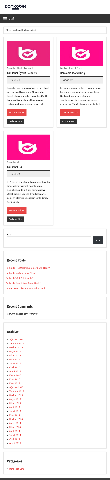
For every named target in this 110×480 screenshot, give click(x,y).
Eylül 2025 (14, 383)
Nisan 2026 (15, 355)
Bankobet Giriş (15, 121)
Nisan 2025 (15, 403)
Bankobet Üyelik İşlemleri (22, 73)
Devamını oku (16, 112)
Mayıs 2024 (15, 423)
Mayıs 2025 (15, 399)
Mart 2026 (14, 359)
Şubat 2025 (15, 411)
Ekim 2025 (14, 379)
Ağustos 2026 (16, 339)
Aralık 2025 (15, 371)
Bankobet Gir (14, 167)
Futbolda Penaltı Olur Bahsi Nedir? (23, 283)
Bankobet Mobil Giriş (72, 73)
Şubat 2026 (15, 363)
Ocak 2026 (14, 367)
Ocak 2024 (14, 439)
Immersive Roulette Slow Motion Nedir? (26, 288)
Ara (9, 234)
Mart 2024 (14, 431)
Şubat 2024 (15, 435)
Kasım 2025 (15, 375)
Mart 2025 (14, 407)
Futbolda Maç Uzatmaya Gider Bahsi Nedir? (28, 267)
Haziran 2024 (16, 419)
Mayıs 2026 (15, 351)
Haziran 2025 (16, 395)
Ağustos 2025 (16, 387)
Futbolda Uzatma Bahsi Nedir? (21, 272)
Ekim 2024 (14, 415)
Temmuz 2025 (16, 391)
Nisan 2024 (15, 427)
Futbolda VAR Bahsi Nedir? (19, 277)
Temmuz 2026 (16, 343)
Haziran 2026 (16, 347)
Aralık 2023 (15, 443)
